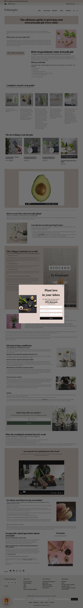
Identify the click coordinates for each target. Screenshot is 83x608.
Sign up (51, 318)
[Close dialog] (63, 286)
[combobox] (51, 314)
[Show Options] (61, 314)
